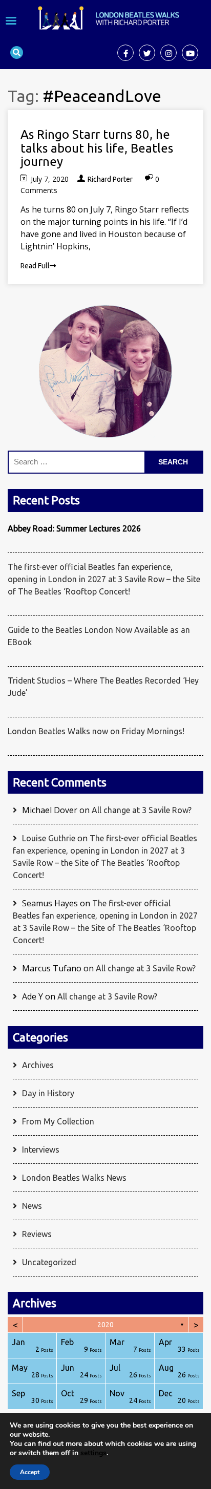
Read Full (35, 266)
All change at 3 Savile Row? (142, 810)
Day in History (48, 1093)
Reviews (37, 1234)
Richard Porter (110, 179)
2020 (105, 1325)
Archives (38, 1065)
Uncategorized (49, 1262)
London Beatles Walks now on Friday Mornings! (96, 731)
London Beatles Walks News (74, 1177)
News (32, 1205)
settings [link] (93, 1453)
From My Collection (58, 1121)
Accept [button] (29, 1472)
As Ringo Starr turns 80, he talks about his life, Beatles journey (96, 147)
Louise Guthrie (48, 838)
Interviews (40, 1149)
